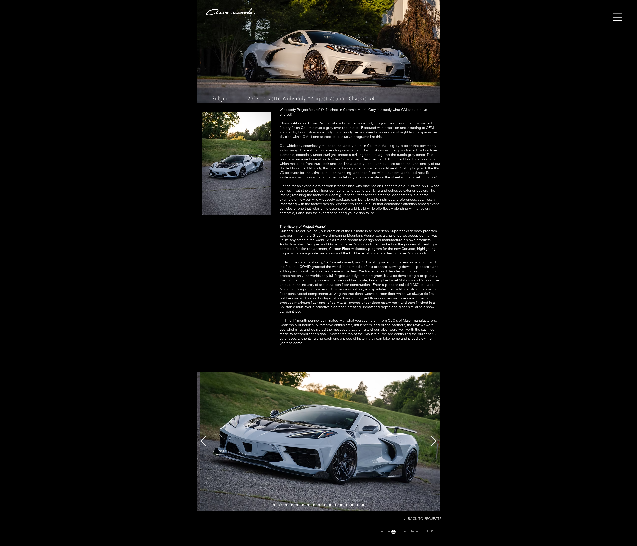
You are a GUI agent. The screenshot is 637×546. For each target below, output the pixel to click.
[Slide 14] (346, 505)
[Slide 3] (286, 505)
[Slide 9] (319, 505)
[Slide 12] (335, 505)
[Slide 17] (363, 505)
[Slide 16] (357, 505)
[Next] (433, 441)
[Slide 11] (330, 505)
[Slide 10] (324, 505)
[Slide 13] (341, 505)
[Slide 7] (308, 505)
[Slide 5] (297, 505)
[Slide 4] (292, 505)
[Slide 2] (280, 504)
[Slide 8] (314, 505)
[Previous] (203, 441)
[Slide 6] (303, 505)
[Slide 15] (352, 505)
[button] (617, 17)
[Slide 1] (274, 505)
